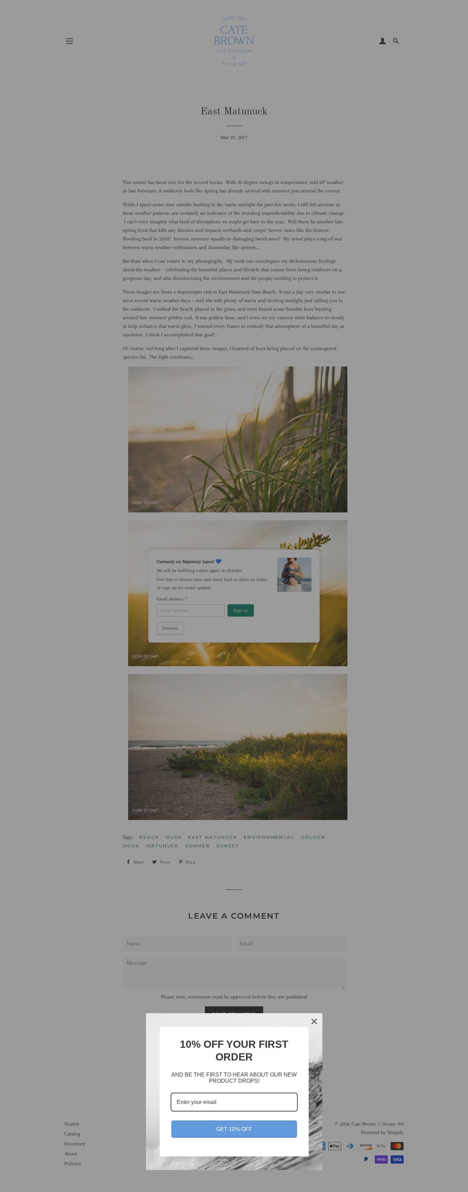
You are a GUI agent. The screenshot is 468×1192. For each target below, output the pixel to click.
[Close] (314, 1021)
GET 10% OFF (234, 1129)
